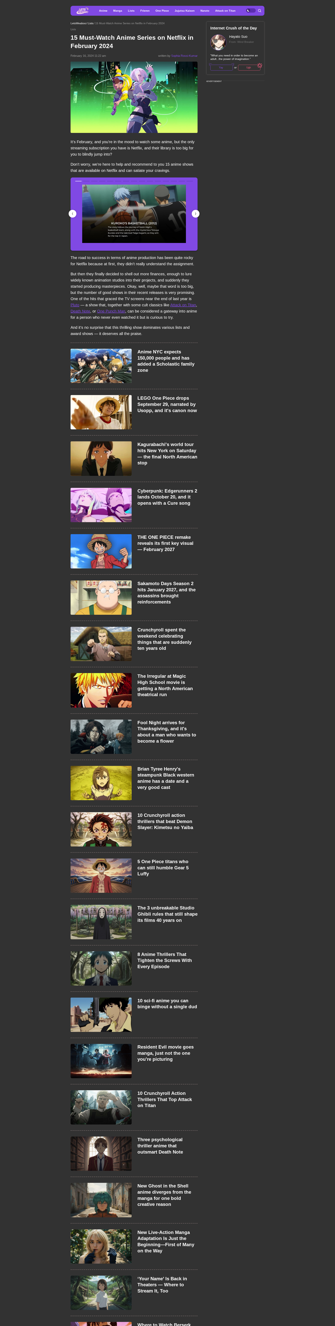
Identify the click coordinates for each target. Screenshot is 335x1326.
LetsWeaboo (78, 23)
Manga (117, 10)
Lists (131, 10)
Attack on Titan (225, 10)
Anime (103, 10)
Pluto (75, 305)
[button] (195, 214)
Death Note (80, 311)
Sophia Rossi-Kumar (184, 55)
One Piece (162, 10)
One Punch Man (111, 311)
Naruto (204, 10)
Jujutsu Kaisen (185, 10)
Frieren (145, 10)
